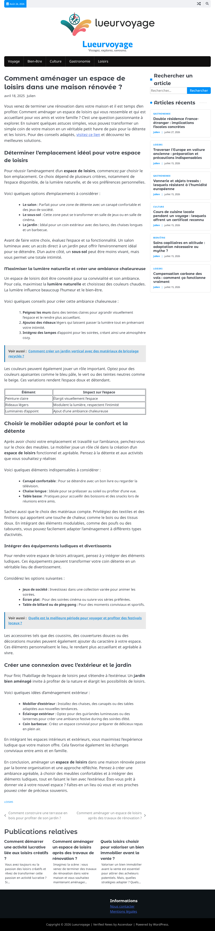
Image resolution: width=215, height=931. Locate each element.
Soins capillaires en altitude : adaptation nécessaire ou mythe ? (179, 247)
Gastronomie (79, 61)
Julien (31, 95)
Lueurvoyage (107, 43)
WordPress (160, 924)
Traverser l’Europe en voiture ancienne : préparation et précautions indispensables (179, 154)
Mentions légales (123, 911)
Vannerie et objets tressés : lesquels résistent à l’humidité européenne (180, 185)
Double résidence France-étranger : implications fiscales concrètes (176, 123)
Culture (56, 61)
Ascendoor (125, 924)
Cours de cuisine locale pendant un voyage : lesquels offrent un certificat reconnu (179, 216)
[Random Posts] (199, 3)
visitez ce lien (88, 134)
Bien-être (35, 61)
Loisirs (103, 61)
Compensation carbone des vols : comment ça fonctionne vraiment (179, 278)
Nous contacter (122, 906)
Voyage (14, 61)
